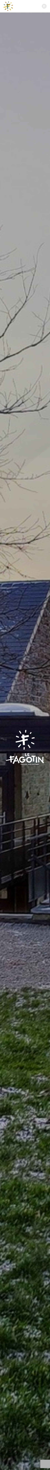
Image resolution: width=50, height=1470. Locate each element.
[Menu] (44, 6)
